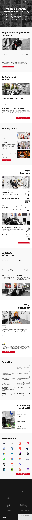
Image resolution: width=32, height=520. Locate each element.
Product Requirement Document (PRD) (23, 482)
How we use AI (21, 485)
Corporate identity (9, 506)
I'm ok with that (29, 518)
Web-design (8, 505)
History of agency (22, 491)
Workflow (8, 498)
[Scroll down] (16, 25)
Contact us (26, 1)
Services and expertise (9, 485)
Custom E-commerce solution (23, 505)
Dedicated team (4, 271)
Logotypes (8, 503)
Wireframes (8, 504)
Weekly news (8, 491)
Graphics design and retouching (23, 506)
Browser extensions (22, 504)
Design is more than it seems (10, 497)
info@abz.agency (4, 510)
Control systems (22, 503)
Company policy (10, 270)
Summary (21, 497)
